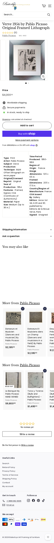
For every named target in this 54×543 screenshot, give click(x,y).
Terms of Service (10, 475)
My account (7, 486)
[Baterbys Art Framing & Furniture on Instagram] (28, 500)
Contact (6, 482)
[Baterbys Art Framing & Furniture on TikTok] (43, 500)
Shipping (6, 119)
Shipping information (14, 229)
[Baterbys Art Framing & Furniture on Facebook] (33, 500)
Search (5, 463)
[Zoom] (43, 76)
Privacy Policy (8, 471)
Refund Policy (8, 467)
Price (5, 90)
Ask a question (11, 236)
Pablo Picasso (9, 35)
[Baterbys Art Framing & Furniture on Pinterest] (38, 500)
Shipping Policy (9, 478)
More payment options (27, 140)
